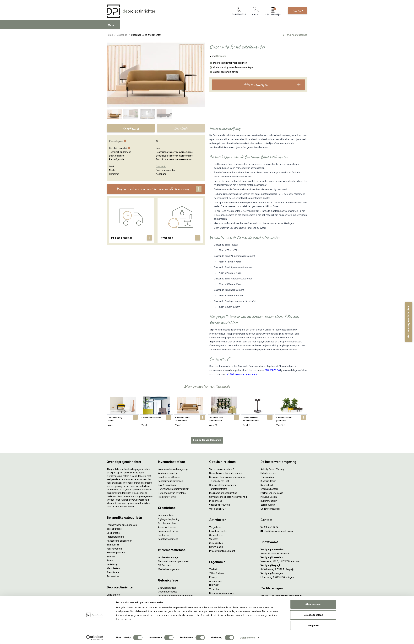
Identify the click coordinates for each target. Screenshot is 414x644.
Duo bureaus (113, 533)
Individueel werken (218, 531)
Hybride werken (268, 473)
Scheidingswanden (116, 552)
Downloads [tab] (181, 128)
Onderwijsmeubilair (270, 509)
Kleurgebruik (267, 485)
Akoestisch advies (167, 527)
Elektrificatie (113, 572)
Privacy (213, 577)
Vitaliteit (213, 569)
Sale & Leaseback (167, 485)
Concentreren (216, 535)
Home (110, 35)
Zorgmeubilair (268, 504)
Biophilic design (268, 481)
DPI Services (164, 565)
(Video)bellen (216, 543)
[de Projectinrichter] (131, 11)
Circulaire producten (219, 504)
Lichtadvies (163, 535)
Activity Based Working (272, 469)
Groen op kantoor (269, 489)
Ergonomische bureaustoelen (122, 525)
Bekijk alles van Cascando (207, 440)
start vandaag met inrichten (408, 322)
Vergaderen (215, 527)
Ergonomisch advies (168, 531)
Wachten (213, 539)
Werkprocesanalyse (168, 473)
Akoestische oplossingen (119, 540)
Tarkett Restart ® (218, 489)
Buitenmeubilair (269, 501)
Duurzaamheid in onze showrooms (227, 477)
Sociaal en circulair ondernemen (225, 473)
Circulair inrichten (167, 523)
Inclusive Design (269, 497)
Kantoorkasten (114, 548)
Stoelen (111, 556)
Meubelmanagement (169, 569)
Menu (111, 25)
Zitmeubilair (113, 544)
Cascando (122, 35)
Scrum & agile (216, 547)
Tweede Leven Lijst (219, 481)
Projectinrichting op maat (222, 551)
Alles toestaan (313, 604)
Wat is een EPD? (217, 509)
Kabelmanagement (168, 539)
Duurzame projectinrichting (223, 493)
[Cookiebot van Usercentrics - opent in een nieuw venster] (95, 637)
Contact (297, 10)
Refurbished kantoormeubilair (173, 489)
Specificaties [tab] (131, 128)
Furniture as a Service (169, 477)
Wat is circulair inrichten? (221, 469)
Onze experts (113, 594)
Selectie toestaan (313, 614)
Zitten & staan (216, 573)
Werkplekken (113, 568)
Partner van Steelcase (272, 493)
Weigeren (313, 625)
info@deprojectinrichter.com (241, 374)
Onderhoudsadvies (167, 591)
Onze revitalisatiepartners (222, 485)
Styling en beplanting (168, 519)
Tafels (110, 560)
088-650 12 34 (272, 370)
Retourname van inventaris (172, 493)
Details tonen (247, 637)
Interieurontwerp (166, 515)
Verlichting (112, 564)
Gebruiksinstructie (167, 587)
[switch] (169, 637)
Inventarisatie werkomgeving (173, 469)
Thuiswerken (267, 477)
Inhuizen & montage (168, 557)
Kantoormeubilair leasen (170, 481)
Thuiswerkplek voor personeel (173, 561)
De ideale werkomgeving (221, 593)
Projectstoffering (115, 536)
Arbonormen (215, 581)
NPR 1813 (214, 585)
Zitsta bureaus (114, 529)
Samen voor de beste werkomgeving (228, 497)
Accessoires (113, 576)
